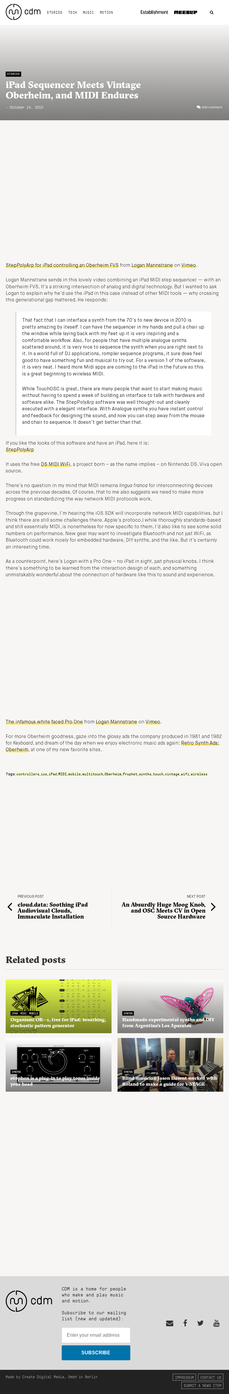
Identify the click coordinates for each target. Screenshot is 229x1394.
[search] (211, 12)
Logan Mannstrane (152, 265)
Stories (54, 12)
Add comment (212, 107)
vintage (172, 773)
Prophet (130, 773)
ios (44, 773)
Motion (106, 12)
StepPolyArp (20, 450)
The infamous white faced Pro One (44, 722)
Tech (72, 12)
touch (158, 773)
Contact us (210, 1377)
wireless (199, 773)
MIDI (62, 773)
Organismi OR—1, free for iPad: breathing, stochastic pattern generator (58, 1022)
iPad (53, 773)
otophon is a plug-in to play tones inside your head (55, 1081)
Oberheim (113, 773)
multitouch (92, 773)
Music (88, 12)
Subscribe (95, 1352)
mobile (74, 773)
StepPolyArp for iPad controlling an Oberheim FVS (62, 265)
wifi (185, 773)
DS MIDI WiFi (55, 464)
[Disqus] (114, 1180)
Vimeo (188, 265)
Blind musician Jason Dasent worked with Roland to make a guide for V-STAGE (169, 1081)
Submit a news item (202, 1385)
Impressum (184, 1377)
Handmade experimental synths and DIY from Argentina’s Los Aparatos (168, 1022)
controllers (27, 773)
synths (145, 773)
